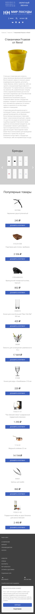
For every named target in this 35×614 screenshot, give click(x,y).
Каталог (4, 544)
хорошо (18, 605)
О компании (5, 542)
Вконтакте (4, 579)
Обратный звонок (24, 4)
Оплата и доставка (7, 569)
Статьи (3, 561)
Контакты (4, 564)
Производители (6, 547)
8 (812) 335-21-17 (10, 4)
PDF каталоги (5, 566)
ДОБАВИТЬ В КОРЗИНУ (17, 225)
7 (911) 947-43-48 (10, 6)
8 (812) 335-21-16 (10, 2)
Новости (4, 558)
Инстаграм (27, 579)
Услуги (3, 550)
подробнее (17, 609)
